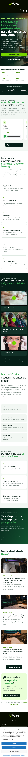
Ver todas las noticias (14, 667)
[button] (14, 7)
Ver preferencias (14, 751)
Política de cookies (6, 755)
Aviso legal (23, 755)
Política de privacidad (15, 755)
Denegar (14, 747)
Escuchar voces (14, 54)
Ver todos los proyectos (14, 360)
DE (26, 9)
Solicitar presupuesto (14, 59)
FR (24, 9)
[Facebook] (26, 11)
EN (22, 9)
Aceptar (14, 743)
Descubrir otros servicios (10, 538)
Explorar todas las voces (14, 145)
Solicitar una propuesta (11, 695)
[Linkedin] (24, 11)
